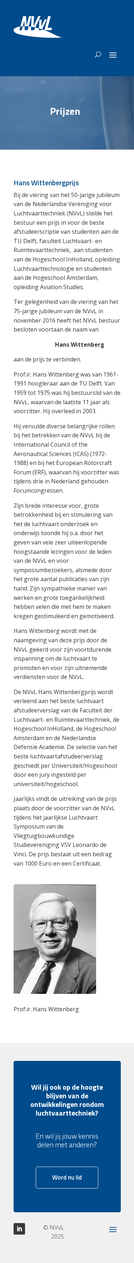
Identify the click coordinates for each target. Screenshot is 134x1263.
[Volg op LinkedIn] (19, 1229)
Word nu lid (67, 1177)
